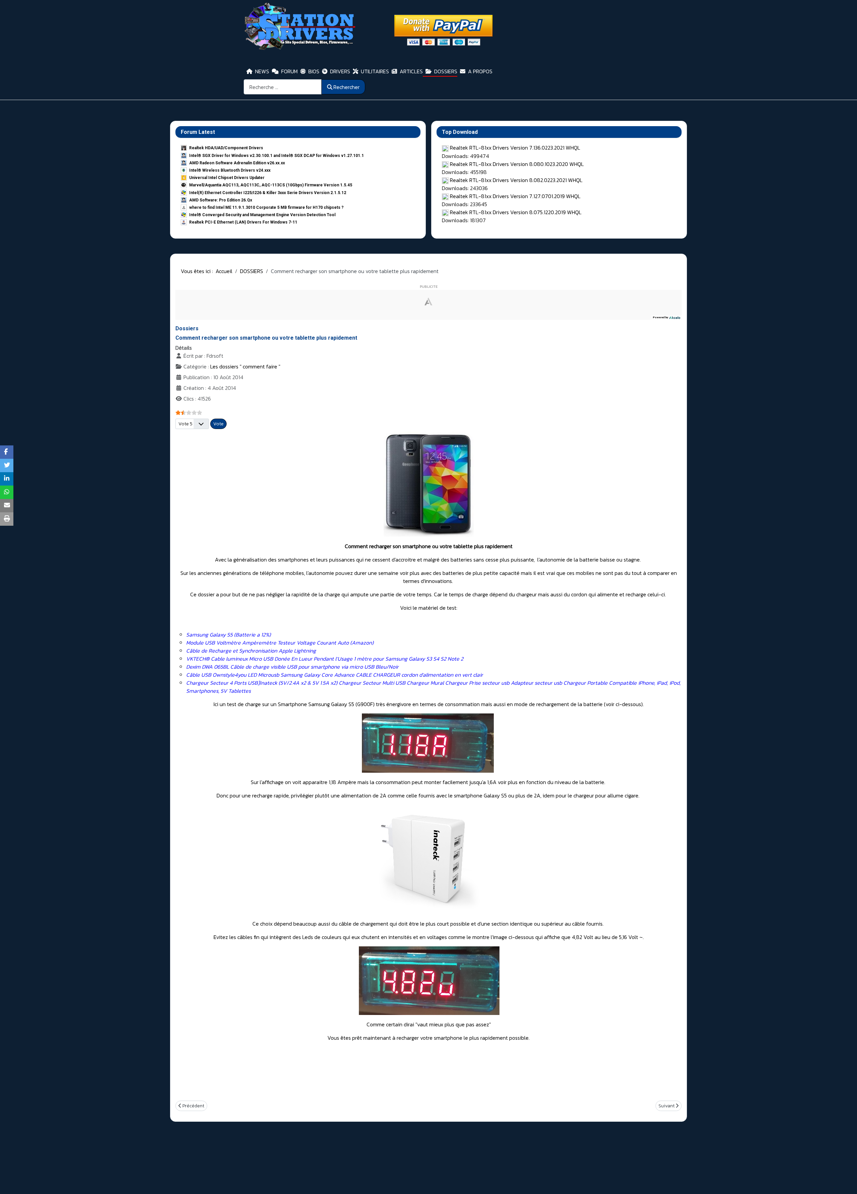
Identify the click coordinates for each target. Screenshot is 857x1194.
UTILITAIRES (375, 71)
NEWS (262, 71)
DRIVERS (340, 71)
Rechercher (346, 87)
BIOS (313, 71)
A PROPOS (480, 71)
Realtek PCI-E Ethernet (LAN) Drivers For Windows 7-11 (243, 222)
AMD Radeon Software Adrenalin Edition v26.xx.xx (237, 163)
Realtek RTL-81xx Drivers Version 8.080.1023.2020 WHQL (517, 164)
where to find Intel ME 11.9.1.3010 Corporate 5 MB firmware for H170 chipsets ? (266, 207)
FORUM (289, 71)
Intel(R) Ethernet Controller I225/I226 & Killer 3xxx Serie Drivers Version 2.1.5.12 (267, 192)
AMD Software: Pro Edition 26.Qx (220, 200)
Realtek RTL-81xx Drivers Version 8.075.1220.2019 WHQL (515, 212)
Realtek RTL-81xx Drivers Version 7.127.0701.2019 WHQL (515, 196)
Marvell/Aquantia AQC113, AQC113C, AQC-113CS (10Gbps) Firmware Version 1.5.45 (270, 185)
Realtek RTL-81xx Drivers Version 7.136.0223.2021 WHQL (515, 148)
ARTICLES (411, 71)
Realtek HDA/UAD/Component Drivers (226, 148)
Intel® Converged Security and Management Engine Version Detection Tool (262, 214)
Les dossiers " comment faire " (245, 366)
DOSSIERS (445, 71)
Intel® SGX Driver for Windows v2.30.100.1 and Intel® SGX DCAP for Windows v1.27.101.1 (276, 155)
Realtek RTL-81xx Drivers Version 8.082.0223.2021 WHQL (516, 180)
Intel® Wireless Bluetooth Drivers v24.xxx (229, 170)
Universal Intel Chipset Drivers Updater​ (226, 177)
